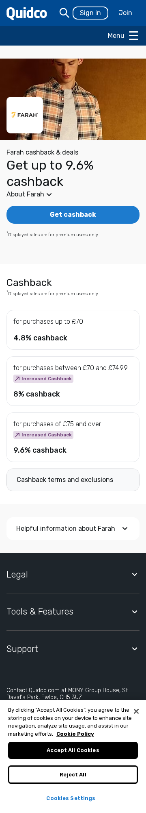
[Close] (136, 711)
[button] (73, 194)
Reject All (73, 775)
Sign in (90, 13)
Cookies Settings (70, 798)
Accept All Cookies (73, 750)
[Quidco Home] (26, 13)
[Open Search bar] (64, 13)
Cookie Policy (75, 734)
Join (125, 13)
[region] (73, 756)
